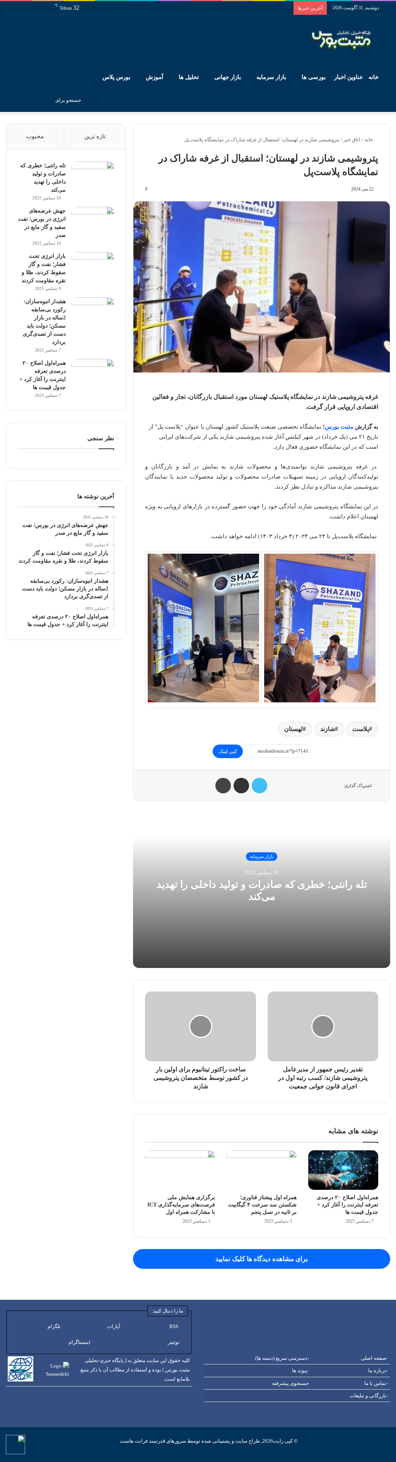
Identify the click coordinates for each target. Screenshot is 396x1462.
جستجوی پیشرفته (290, 1383)
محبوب (35, 136)
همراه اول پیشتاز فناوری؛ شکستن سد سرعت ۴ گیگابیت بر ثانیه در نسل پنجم (262, 1204)
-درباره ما (378, 1370)
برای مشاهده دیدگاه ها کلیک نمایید (261, 1259)
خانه (374, 77)
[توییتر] (259, 785)
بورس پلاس (116, 77)
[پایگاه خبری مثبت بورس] (351, 40)
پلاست (360, 729)
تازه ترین (95, 136)
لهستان (293, 729)
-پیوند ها (300, 1370)
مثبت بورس (339, 427)
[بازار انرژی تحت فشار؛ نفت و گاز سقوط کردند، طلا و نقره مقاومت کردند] (93, 266)
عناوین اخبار (348, 77)
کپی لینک (227, 751)
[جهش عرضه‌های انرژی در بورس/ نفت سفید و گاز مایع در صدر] (93, 221)
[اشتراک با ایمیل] (241, 785)
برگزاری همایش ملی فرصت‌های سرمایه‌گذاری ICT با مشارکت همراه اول (181, 1204)
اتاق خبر (351, 139)
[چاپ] (223, 785)
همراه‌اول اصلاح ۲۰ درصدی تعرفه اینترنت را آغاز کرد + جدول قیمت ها (347, 1204)
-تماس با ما (376, 1383)
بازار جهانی (227, 77)
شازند (327, 729)
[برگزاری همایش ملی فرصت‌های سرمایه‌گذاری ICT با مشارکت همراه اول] (180, 1170)
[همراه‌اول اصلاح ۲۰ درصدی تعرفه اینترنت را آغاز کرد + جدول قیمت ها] (343, 1170)
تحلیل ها (189, 77)
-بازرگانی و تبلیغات (369, 1396)
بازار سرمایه (271, 77)
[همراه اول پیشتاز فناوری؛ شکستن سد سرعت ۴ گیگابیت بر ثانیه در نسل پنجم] (262, 1170)
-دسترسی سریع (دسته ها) (282, 1358)
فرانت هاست (133, 1441)
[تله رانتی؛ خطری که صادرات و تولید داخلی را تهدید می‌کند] (93, 175)
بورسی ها (314, 77)
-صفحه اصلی (374, 1358)
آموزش (154, 77)
